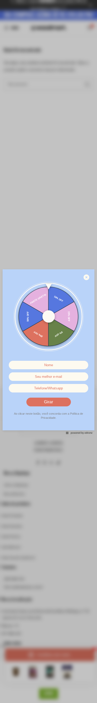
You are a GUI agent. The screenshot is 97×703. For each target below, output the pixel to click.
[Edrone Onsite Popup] (48, 351)
